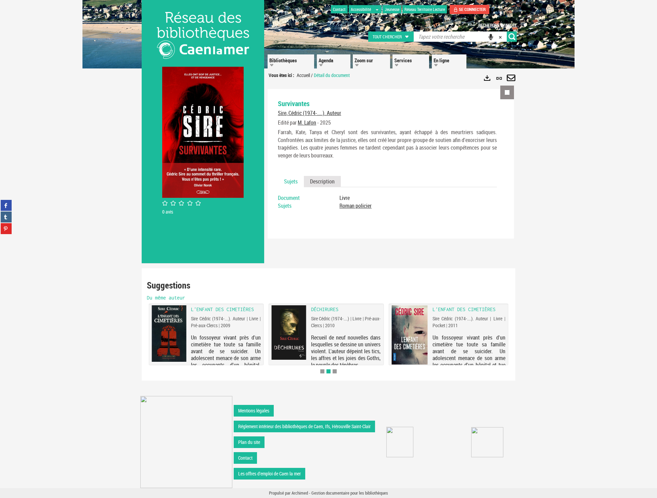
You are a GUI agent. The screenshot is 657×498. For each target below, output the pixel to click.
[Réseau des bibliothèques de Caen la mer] (186, 441)
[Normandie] (487, 442)
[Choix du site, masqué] (377, 9)
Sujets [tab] (291, 181)
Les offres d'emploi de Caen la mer (269, 473)
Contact (245, 458)
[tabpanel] (387, 202)
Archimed (300, 493)
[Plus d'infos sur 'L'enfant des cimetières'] (409, 335)
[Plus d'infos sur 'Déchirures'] (289, 332)
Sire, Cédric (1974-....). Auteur (309, 113)
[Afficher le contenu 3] (335, 371)
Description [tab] (322, 181)
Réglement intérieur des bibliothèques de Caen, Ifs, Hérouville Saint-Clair (304, 426)
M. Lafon (307, 122)
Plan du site (249, 442)
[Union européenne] (400, 442)
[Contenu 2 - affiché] (328, 371)
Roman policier (355, 205)
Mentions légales (253, 410)
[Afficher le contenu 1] (322, 371)
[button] (391, 36)
